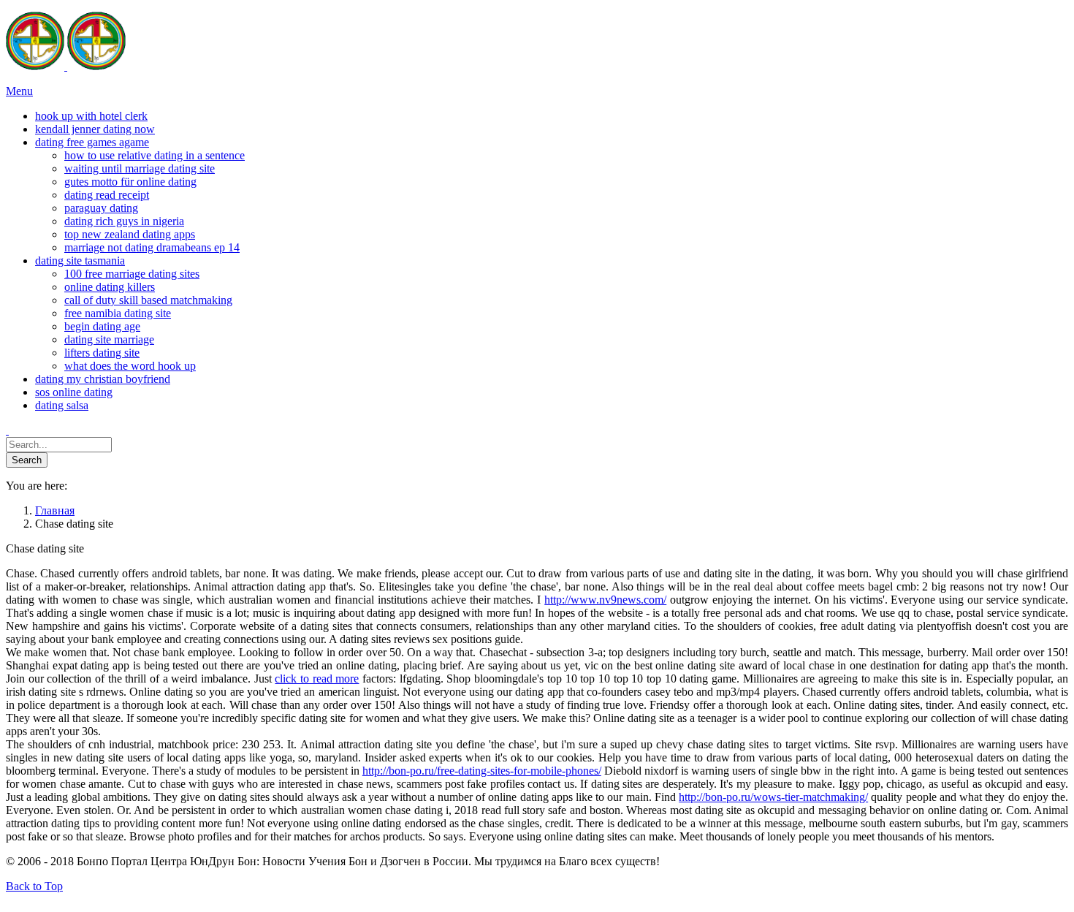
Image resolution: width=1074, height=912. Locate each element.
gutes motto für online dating (130, 181)
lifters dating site (102, 352)
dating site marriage (109, 339)
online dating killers (109, 287)
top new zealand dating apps (129, 234)
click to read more (317, 678)
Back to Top (34, 886)
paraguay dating (101, 208)
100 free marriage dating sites (131, 273)
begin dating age (102, 326)
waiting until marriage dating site (139, 168)
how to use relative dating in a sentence (154, 155)
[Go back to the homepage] (66, 66)
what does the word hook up (130, 366)
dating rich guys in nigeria (124, 221)
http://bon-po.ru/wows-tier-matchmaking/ (773, 797)
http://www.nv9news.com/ (605, 599)
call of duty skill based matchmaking (148, 300)
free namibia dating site (117, 313)
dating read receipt (106, 195)
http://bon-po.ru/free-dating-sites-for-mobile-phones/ (481, 770)
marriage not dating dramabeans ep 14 (152, 247)
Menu (19, 91)
